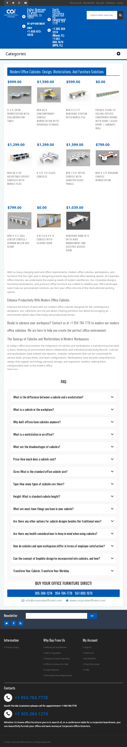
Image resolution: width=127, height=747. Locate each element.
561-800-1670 (83, 593)
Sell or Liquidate (53, 652)
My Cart (100, 2)
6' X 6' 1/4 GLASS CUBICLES (46, 174)
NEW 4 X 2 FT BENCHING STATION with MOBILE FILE (76, 113)
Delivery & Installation (56, 647)
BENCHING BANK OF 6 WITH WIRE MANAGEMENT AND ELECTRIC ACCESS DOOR (77, 243)
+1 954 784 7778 (58, 22)
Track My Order (92, 664)
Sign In (88, 647)
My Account (76, 2)
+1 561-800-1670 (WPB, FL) (57, 42)
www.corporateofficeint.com (88, 600)
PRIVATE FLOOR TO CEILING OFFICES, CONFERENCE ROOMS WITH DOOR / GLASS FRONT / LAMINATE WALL (106, 119)
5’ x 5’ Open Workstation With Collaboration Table (18, 115)
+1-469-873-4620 (34, 33)
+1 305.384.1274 (31, 714)
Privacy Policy (12, 647)
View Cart (89, 652)
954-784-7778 (63, 593)
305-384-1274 (43, 593)
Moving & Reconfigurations (58, 675)
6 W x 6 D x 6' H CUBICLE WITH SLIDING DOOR (45, 239)
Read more (12, 369)
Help (87, 669)
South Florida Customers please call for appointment (59, 14)
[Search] (120, 15)
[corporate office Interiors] (11, 13)
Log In (120, 2)
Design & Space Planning (57, 658)
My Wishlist (89, 2)
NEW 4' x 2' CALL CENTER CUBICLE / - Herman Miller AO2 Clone (18, 241)
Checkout (110, 2)
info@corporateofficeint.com (44, 600)
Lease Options (52, 669)
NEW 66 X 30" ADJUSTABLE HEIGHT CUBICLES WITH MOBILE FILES (18, 178)
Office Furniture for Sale (56, 664)
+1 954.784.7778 (31, 698)
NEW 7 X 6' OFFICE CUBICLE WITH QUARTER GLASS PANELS (75, 178)
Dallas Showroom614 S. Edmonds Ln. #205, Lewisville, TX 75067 (36, 13)
